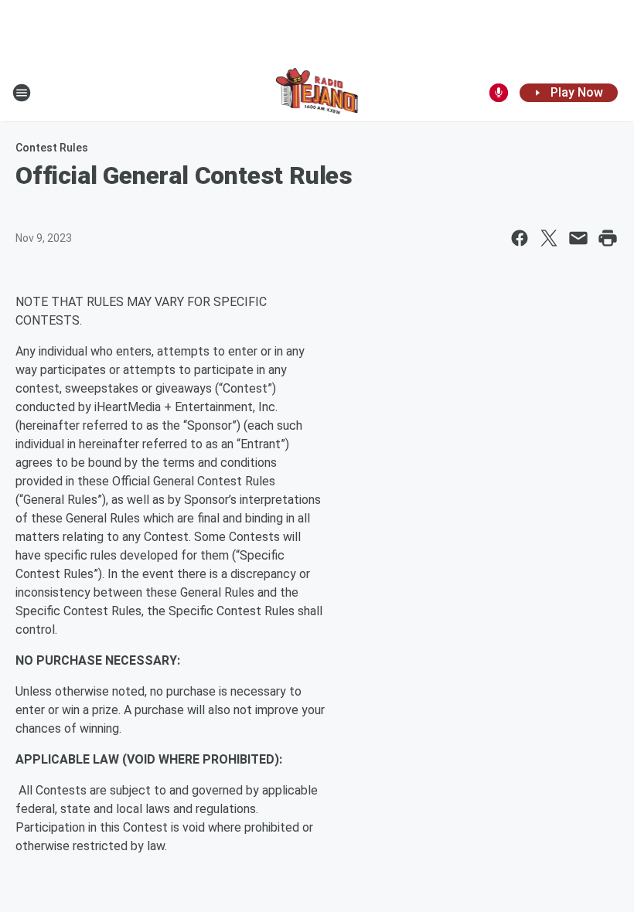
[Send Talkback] (498, 92)
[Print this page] (608, 238)
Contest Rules (51, 147)
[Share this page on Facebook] (519, 238)
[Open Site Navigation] (21, 92)
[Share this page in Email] (578, 238)
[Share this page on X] (549, 238)
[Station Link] (317, 92)
